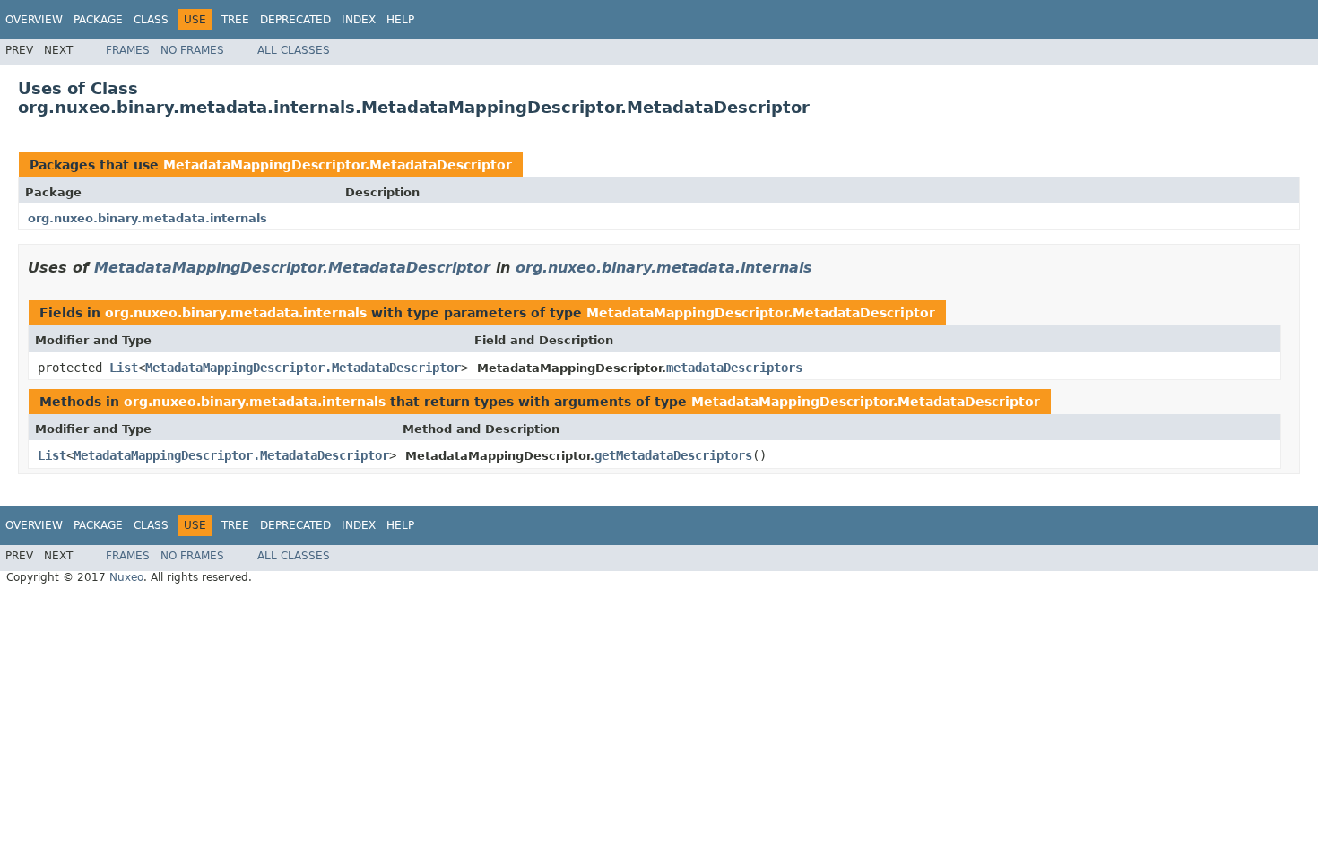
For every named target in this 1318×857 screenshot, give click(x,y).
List (123, 367)
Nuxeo (126, 577)
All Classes (293, 50)
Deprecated (295, 19)
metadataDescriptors (734, 367)
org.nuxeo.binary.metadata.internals (147, 218)
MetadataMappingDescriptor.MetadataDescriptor (337, 165)
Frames (128, 50)
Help (400, 19)
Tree (235, 19)
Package (98, 19)
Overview (34, 19)
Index (359, 19)
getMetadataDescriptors (673, 455)
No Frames (192, 50)
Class (151, 19)
